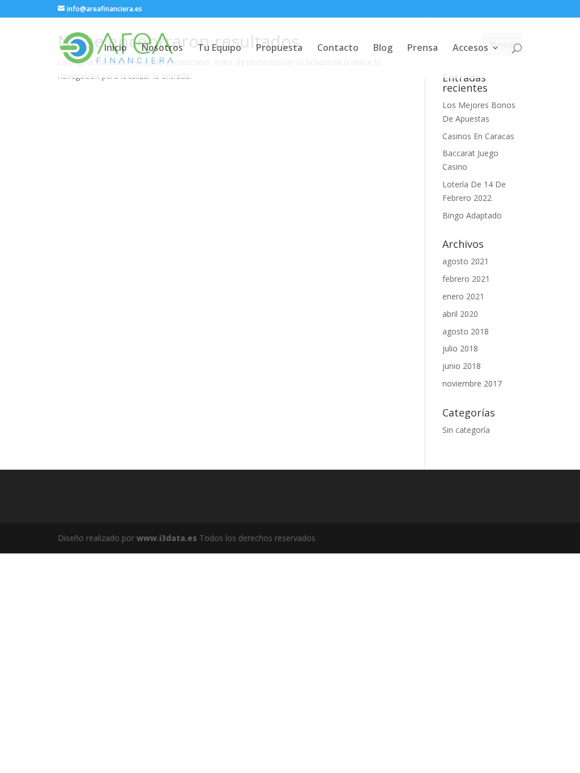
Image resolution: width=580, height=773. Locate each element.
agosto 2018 (465, 331)
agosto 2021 (465, 261)
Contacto (338, 49)
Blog (383, 49)
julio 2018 (460, 348)
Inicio (115, 49)
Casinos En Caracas (478, 136)
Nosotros (162, 49)
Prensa (422, 49)
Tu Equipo (219, 49)
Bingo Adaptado (472, 215)
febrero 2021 (466, 278)
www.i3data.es (167, 537)
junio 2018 (461, 365)
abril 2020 (460, 313)
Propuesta (279, 49)
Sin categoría (466, 429)
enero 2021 (463, 296)
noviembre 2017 (472, 383)
